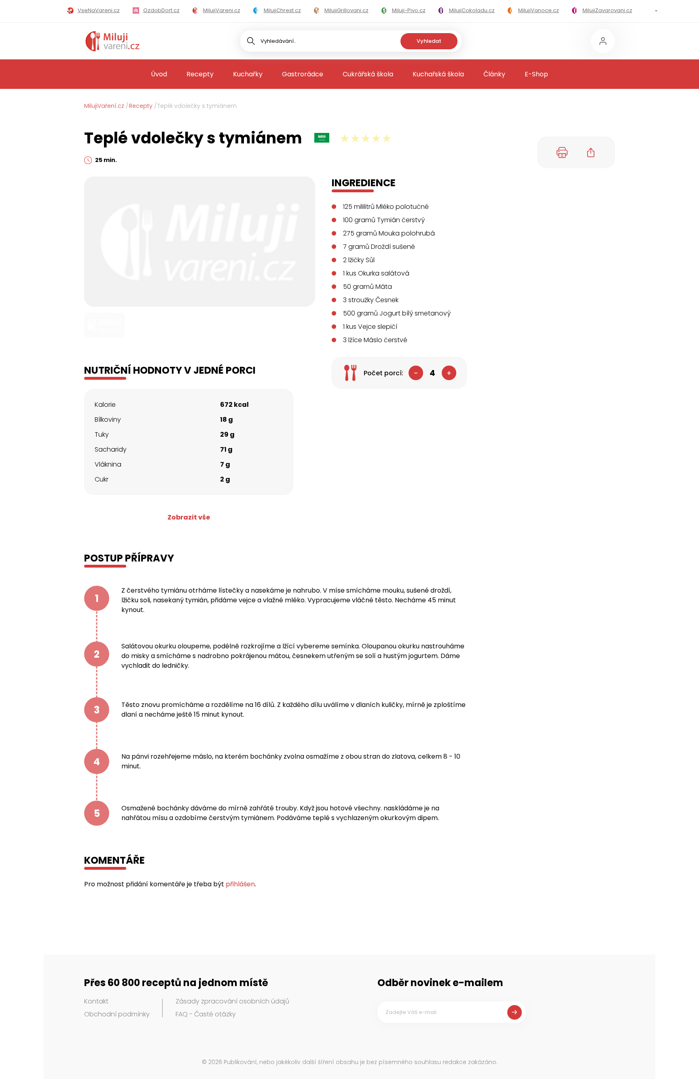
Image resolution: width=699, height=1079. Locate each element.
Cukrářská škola (368, 74)
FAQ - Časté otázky (206, 1014)
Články (494, 74)
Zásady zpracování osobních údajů (232, 1001)
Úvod (159, 74)
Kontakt (96, 1001)
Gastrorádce (302, 74)
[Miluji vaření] (112, 41)
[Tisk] (562, 152)
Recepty (200, 74)
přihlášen (240, 884)
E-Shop (536, 74)
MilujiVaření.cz (104, 106)
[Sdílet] (591, 152)
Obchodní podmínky (117, 1014)
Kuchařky (248, 74)
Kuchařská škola (438, 74)
